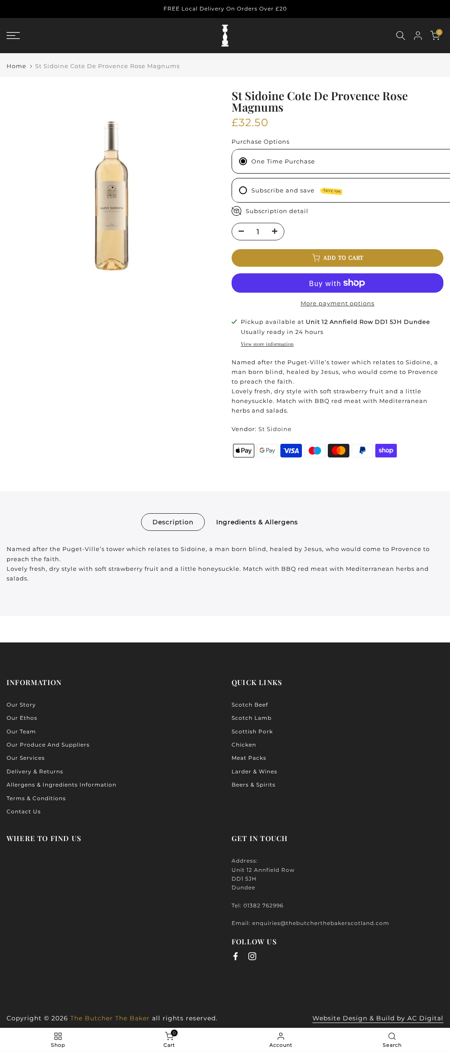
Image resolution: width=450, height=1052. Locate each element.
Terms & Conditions (36, 798)
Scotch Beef (250, 704)
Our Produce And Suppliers (48, 744)
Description (172, 522)
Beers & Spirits (254, 784)
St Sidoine (275, 428)
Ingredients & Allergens (257, 522)
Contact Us (24, 811)
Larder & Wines (254, 771)
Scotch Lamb (252, 718)
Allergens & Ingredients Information (61, 784)
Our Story (21, 704)
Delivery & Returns (35, 771)
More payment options (337, 303)
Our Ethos (22, 718)
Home (16, 66)
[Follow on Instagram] (252, 956)
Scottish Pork (252, 731)
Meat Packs (249, 758)
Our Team (21, 731)
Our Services (26, 758)
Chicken (244, 744)
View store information (267, 344)
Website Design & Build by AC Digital (377, 1018)
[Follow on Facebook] (236, 956)
